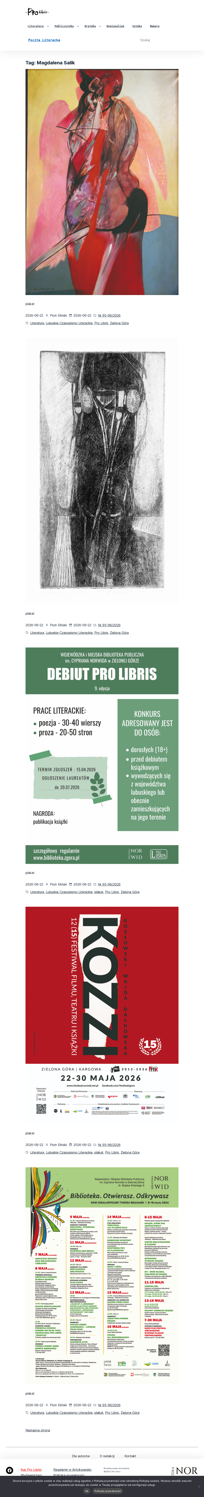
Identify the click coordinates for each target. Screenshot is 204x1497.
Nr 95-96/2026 (109, 315)
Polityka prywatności (68, 1475)
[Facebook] (9, 1470)
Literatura (37, 323)
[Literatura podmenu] (48, 26)
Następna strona (38, 1430)
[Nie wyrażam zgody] (199, 1486)
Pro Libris (101, 323)
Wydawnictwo (31, 1475)
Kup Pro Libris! (31, 1470)
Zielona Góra (119, 323)
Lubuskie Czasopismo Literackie (69, 323)
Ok (87, 1491)
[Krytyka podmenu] (100, 26)
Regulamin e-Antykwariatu (72, 1470)
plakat (98, 892)
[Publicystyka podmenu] (78, 26)
